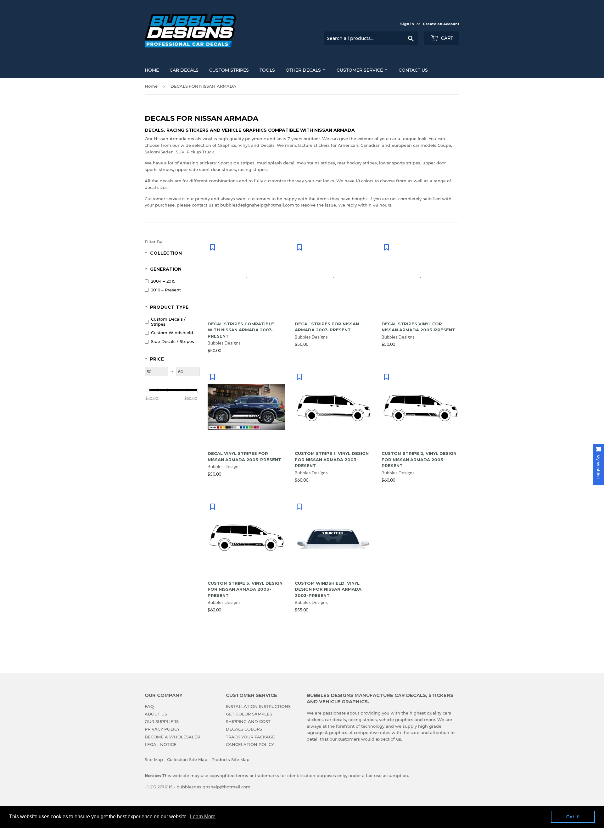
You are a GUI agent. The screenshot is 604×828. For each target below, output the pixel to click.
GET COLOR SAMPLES (249, 713)
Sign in (407, 24)
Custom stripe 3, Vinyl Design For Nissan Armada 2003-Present (245, 589)
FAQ (149, 706)
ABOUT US (156, 713)
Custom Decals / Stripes (168, 322)
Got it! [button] (573, 816)
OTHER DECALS (304, 70)
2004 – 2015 (163, 281)
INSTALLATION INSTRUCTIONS (258, 706)
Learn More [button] (202, 816)
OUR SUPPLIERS (162, 721)
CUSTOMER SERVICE (360, 70)
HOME (152, 70)
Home (151, 86)
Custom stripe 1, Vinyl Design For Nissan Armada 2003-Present (332, 459)
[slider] (147, 390)
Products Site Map (230, 759)
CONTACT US (413, 70)
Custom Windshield (172, 332)
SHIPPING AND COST (248, 721)
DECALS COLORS (244, 728)
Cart (446, 38)
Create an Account (441, 24)
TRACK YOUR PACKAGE (250, 736)
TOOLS (267, 70)
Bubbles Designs (224, 342)
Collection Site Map (187, 759)
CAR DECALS (184, 70)
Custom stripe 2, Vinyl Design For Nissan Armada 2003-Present (419, 459)
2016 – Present (166, 289)
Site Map (154, 759)
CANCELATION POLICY (250, 744)
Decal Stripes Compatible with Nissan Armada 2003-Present (241, 330)
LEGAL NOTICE (160, 744)
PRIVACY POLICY (162, 728)
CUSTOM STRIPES (229, 70)
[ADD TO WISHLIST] (212, 247)
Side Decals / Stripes (172, 341)
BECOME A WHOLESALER (172, 736)
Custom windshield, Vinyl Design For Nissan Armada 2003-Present (328, 589)
